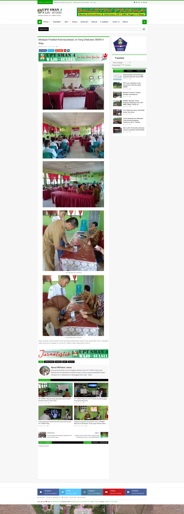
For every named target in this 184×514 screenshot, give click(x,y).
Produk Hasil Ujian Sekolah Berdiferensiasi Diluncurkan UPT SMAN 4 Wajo (54, 422)
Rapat (65, 361)
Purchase (82, 497)
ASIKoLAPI (84, 22)
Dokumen (56, 22)
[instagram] (142, 2)
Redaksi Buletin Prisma (81, 2)
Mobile (49, 497)
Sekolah (71, 361)
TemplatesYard (55, 501)
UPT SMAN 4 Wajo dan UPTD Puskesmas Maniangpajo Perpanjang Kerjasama (90, 399)
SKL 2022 (93, 2)
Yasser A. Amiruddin (111, 501)
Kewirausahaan (49, 361)
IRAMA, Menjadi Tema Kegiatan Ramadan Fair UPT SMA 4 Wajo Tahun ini (133, 102)
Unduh (125, 22)
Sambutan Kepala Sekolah (63, 2)
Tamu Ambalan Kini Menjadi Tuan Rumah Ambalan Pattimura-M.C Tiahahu (133, 120)
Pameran (58, 361)
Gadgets (42, 497)
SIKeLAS (94, 22)
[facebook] (134, 2)
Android (57, 497)
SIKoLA (74, 22)
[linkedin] (146, 2)
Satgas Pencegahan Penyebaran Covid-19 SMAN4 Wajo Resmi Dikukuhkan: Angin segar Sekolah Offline (90, 422)
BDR (66, 22)
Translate (127, 65)
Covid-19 (116, 22)
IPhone (65, 497)
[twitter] (137, 2)
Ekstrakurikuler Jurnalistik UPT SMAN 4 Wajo (84, 501)
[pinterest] (144, 2)
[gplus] (139, 2)
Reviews (73, 497)
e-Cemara (104, 22)
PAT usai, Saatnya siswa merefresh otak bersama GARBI (132, 85)
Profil (46, 22)
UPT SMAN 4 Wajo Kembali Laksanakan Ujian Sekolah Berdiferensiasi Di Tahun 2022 (54, 399)
